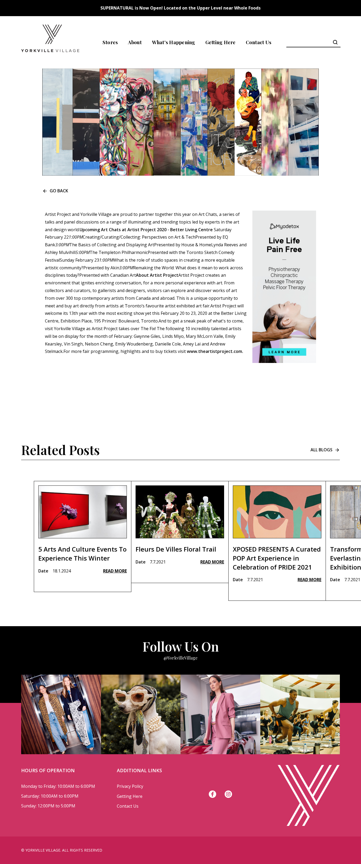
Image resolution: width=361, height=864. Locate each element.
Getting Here (220, 42)
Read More (115, 571)
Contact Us (259, 42)
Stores (110, 42)
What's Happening (173, 42)
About (135, 42)
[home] (50, 42)
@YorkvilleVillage (180, 658)
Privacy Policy (130, 786)
